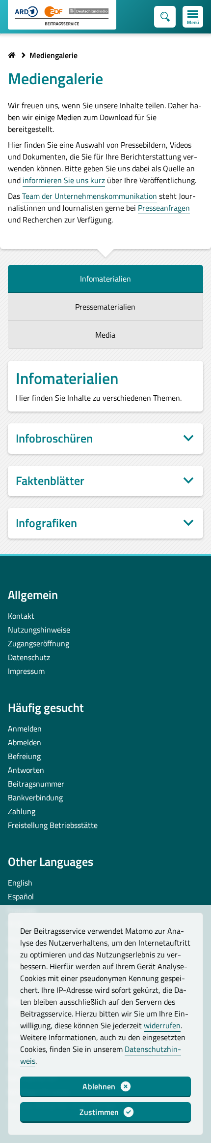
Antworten (26, 770)
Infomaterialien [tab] (105, 279)
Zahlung (21, 811)
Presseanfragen (164, 208)
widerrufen (162, 1025)
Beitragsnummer (36, 784)
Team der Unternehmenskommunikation (89, 196)
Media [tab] (105, 335)
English (20, 883)
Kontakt (21, 616)
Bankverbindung (35, 797)
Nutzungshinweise (39, 629)
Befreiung (24, 756)
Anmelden (25, 728)
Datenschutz (29, 657)
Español (21, 896)
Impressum (26, 671)
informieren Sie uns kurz (64, 180)
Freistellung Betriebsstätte (53, 825)
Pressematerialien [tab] (105, 307)
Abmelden (24, 742)
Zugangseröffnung (38, 643)
